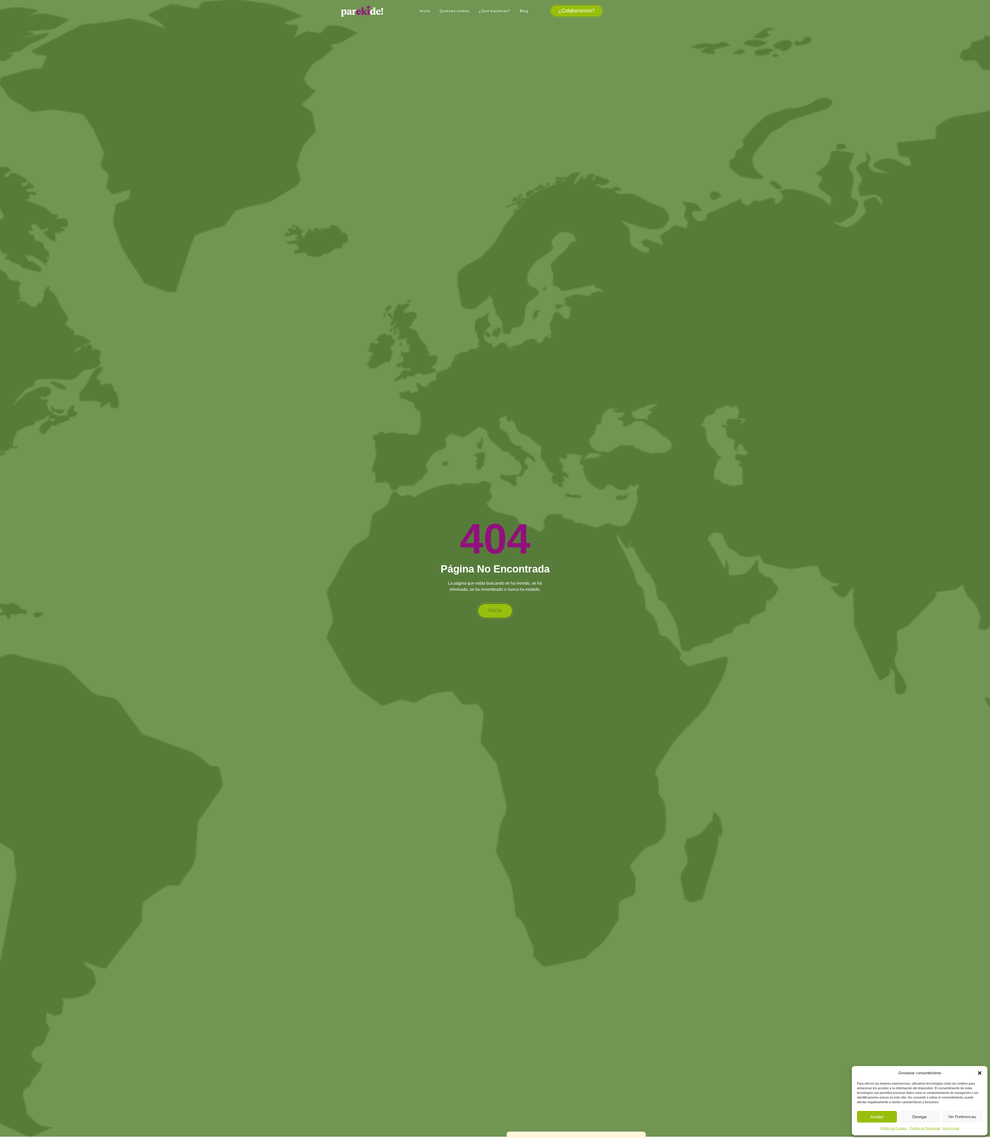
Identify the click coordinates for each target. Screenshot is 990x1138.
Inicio (425, 11)
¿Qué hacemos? (494, 11)
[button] (979, 1073)
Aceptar (877, 1117)
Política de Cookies (893, 1128)
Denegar (919, 1117)
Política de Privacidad (925, 1128)
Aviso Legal (951, 1128)
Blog (524, 11)
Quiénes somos (454, 11)
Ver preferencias (962, 1117)
